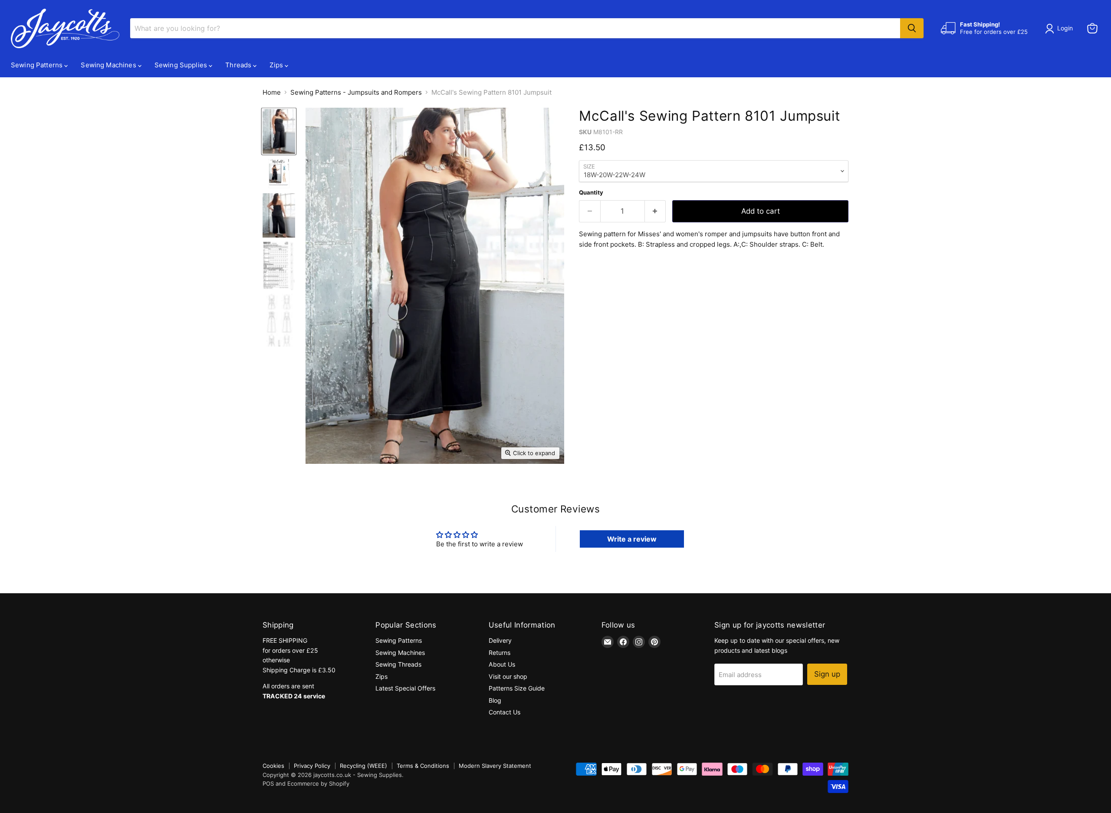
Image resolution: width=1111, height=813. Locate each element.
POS (268, 783)
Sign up (827, 674)
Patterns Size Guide (517, 688)
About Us (502, 664)
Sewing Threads (398, 664)
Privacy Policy (312, 765)
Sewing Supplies (181, 65)
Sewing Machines (109, 65)
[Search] (912, 28)
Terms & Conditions (423, 765)
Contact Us (504, 712)
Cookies (273, 765)
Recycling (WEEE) (363, 765)
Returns (499, 652)
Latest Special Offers (405, 688)
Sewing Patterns (37, 65)
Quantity (591, 192)
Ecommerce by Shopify (318, 783)
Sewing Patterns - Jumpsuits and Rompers (356, 92)
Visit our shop (508, 676)
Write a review (632, 539)
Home (272, 92)
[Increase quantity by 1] (655, 211)
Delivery (500, 640)
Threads (239, 65)
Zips (277, 65)
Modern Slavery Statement (495, 765)
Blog (495, 700)
